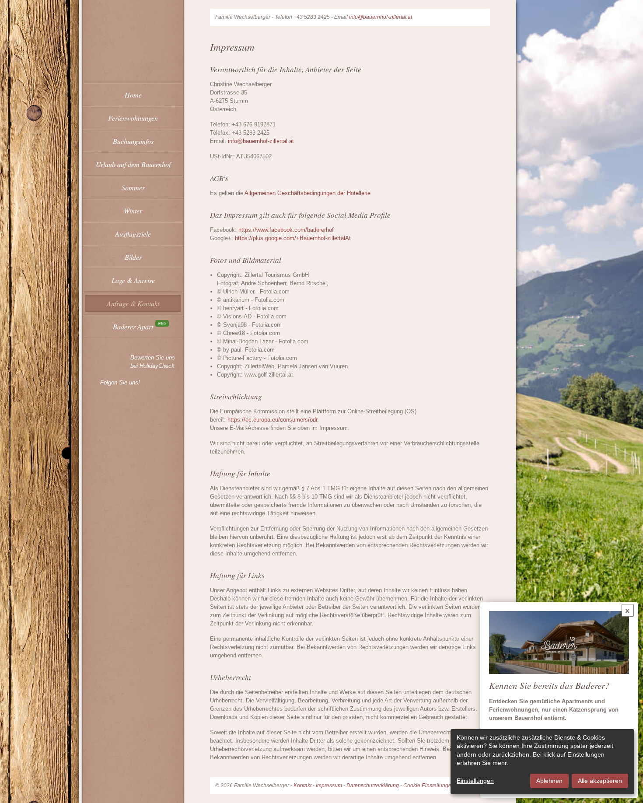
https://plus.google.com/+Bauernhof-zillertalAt (293, 238)
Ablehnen (549, 780)
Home (133, 94)
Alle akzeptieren (600, 780)
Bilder (133, 257)
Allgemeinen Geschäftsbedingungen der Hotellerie (307, 193)
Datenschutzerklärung (372, 785)
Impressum (329, 785)
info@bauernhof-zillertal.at (380, 17)
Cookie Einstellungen (428, 785)
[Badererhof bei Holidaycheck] (105, 361)
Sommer (133, 187)
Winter (133, 210)
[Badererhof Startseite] (133, 32)
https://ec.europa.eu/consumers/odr (272, 419)
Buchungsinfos (133, 141)
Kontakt (302, 785)
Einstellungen (475, 780)
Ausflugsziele (133, 233)
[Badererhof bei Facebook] (92, 382)
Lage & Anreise (133, 280)
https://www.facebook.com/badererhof (286, 230)
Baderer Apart (133, 326)
